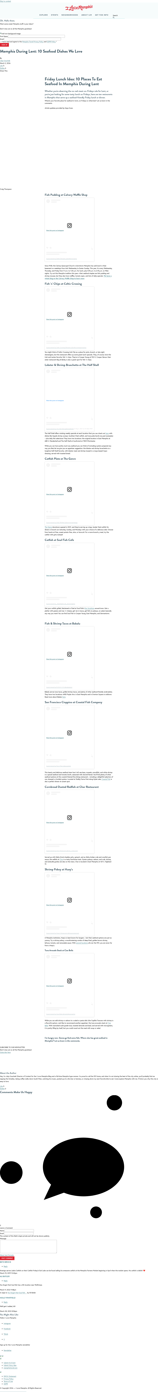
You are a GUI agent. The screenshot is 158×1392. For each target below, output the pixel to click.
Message (3, 1238)
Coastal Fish (106, 779)
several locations (82, 943)
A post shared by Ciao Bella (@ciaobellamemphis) (60, 1014)
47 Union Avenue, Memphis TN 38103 (13, 1391)
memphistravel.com (10, 1368)
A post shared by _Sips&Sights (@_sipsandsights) (60, 603)
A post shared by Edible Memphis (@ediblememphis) (61, 258)
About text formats (7, 1255)
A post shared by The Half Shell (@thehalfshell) (60, 428)
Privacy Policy (8, 1379)
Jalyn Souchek (5, 61)
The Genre (48, 527)
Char (61, 859)
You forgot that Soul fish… (17, 1293)
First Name (4, 36)
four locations (89, 608)
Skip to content (5, 1)
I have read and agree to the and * (29, 42)
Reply (5, 1266)
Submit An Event (9, 1363)
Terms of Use (8, 1381)
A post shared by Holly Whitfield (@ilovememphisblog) (61, 522)
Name (2, 1231)
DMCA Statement (10, 1376)
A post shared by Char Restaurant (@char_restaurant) (62, 850)
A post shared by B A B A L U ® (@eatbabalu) (59, 687)
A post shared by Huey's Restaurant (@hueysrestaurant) (62, 933)
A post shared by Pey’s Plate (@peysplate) (58, 766)
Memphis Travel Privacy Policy (32, 42)
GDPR (6, 1384)
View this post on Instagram (55, 230)
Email (2, 39)
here (107, 433)
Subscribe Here (5, 1052)
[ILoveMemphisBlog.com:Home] (79, 8)
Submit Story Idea (10, 1365)
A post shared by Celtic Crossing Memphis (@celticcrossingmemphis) (66, 347)
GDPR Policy (51, 42)
